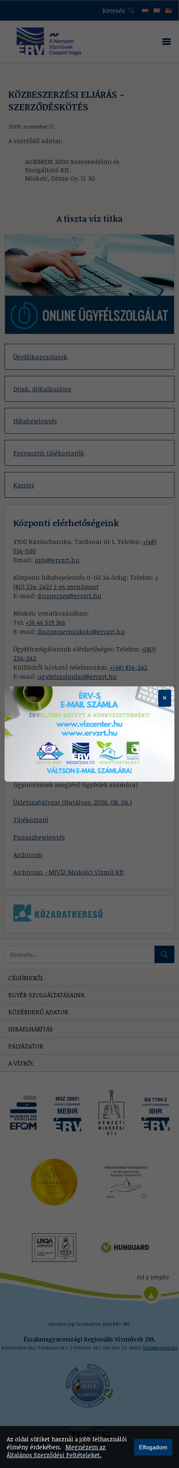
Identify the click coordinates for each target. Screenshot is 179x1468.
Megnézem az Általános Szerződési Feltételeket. (56, 1451)
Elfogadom (153, 1447)
